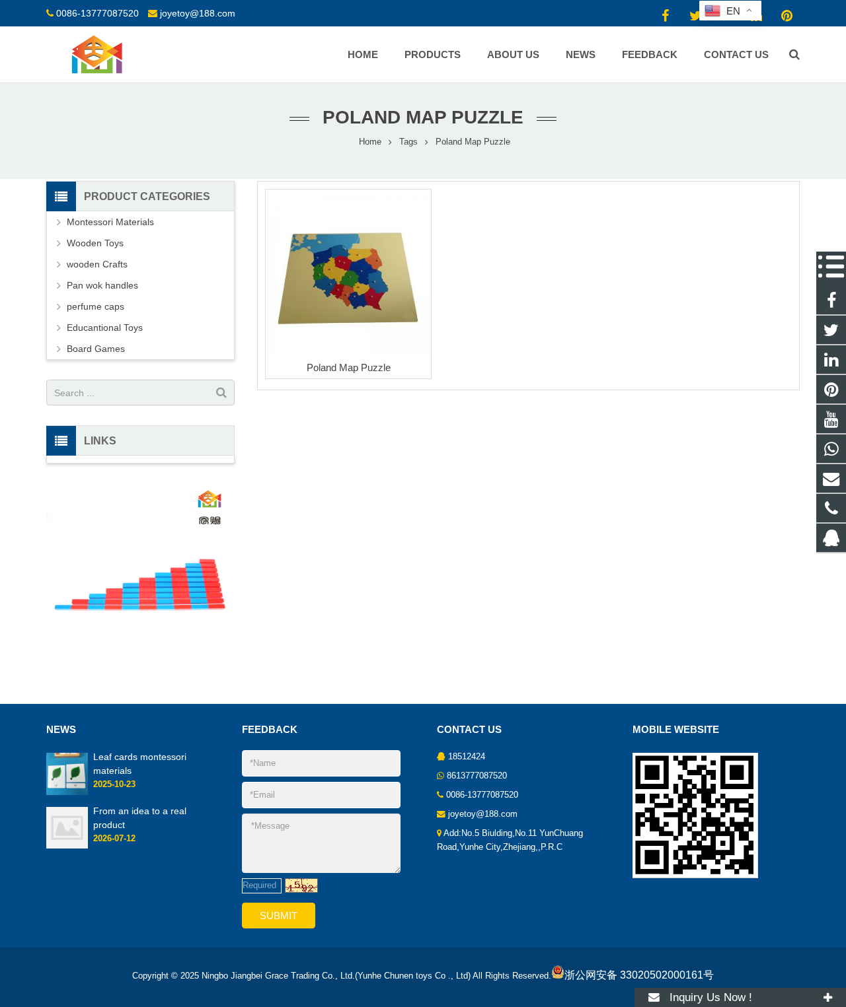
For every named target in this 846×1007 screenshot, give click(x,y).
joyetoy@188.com (197, 13)
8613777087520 (477, 776)
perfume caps (95, 306)
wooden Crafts (97, 264)
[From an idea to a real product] (67, 846)
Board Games (96, 348)
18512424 (466, 756)
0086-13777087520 (97, 13)
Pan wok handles (102, 285)
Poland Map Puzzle (349, 367)
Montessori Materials (110, 222)
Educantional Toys (105, 327)
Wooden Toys (95, 243)
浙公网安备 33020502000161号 (639, 975)
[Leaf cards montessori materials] (67, 792)
